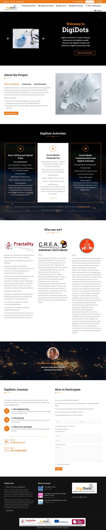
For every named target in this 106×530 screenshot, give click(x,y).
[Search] (93, 1)
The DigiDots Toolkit (49, 487)
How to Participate (84, 53)
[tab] (11, 84)
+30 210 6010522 (79, 1)
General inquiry (60, 431)
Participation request (62, 429)
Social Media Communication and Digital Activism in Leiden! (55, 494)
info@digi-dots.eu (84, 207)
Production (26, 84)
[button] (1, 361)
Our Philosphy (40, 84)
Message (60, 444)
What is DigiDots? (11, 84)
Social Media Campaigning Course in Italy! (55, 500)
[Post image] (40, 488)
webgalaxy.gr (65, 527)
